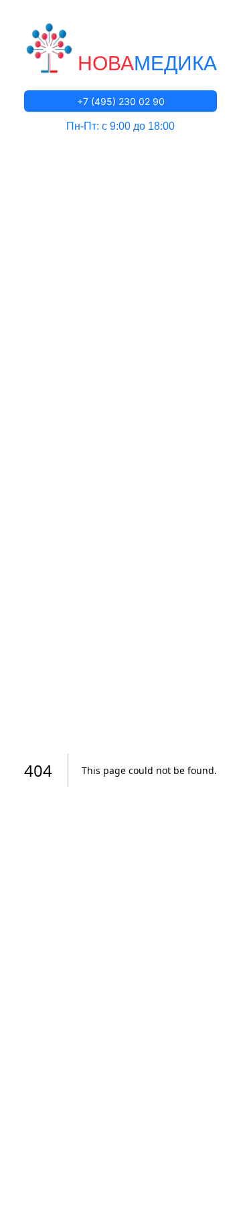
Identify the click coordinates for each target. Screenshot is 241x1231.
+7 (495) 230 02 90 (121, 101)
